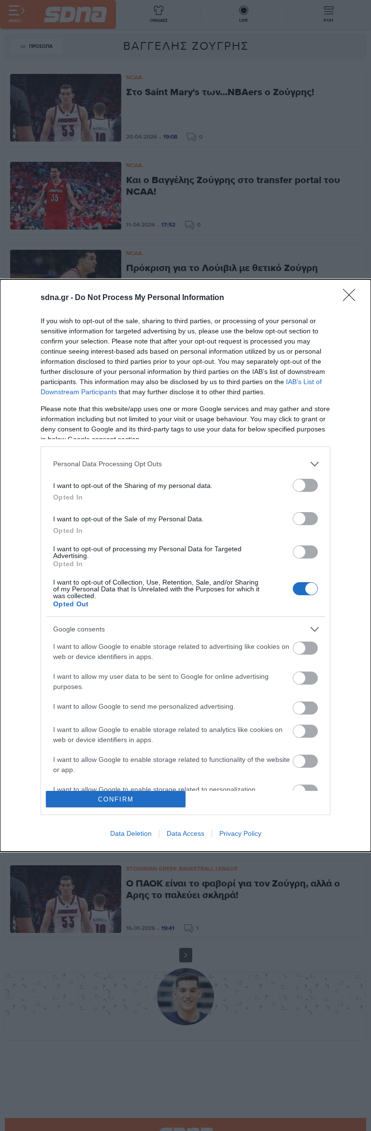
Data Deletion (131, 833)
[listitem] (185, 464)
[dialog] (185, 565)
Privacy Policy (240, 833)
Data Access (185, 833)
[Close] (352, 298)
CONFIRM (116, 799)
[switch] (305, 485)
